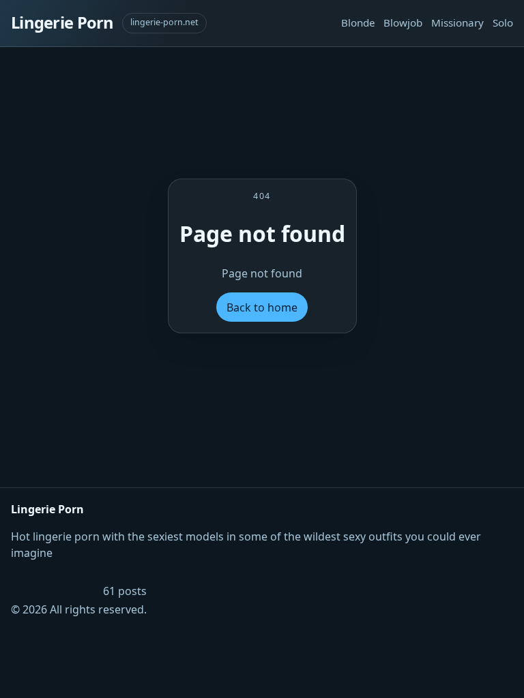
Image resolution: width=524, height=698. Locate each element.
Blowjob (402, 22)
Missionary (457, 22)
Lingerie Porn (62, 22)
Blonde (358, 22)
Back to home (262, 307)
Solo (503, 22)
